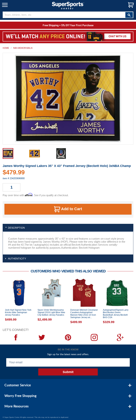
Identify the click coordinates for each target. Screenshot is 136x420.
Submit (68, 372)
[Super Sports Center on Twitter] (42, 337)
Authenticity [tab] (17, 258)
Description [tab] (16, 227)
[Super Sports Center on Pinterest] (68, 337)
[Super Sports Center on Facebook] (16, 337)
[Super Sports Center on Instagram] (94, 337)
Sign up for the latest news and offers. (68, 354)
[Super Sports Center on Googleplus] (120, 337)
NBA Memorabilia (23, 48)
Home (6, 48)
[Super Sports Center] (68, 5)
